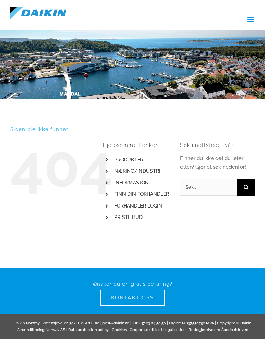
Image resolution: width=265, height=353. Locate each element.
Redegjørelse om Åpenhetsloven (218, 329)
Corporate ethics (145, 329)
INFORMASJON (131, 182)
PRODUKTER (128, 159)
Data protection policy (88, 329)
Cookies (119, 329)
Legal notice (174, 329)
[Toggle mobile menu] (251, 19)
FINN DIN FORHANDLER (141, 194)
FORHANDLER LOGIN (138, 206)
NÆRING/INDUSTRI (137, 171)
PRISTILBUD (128, 217)
